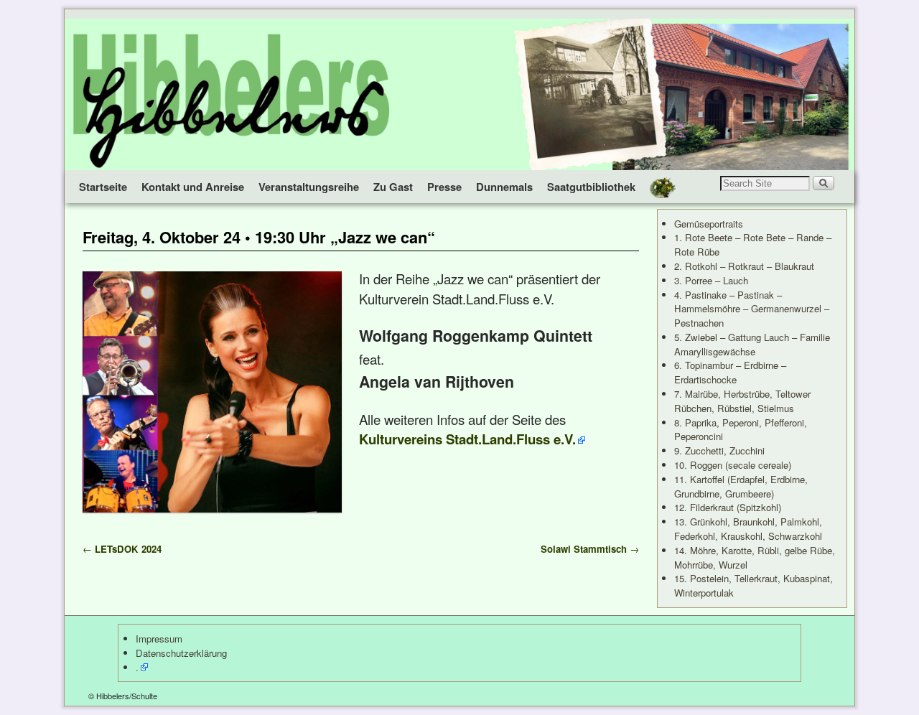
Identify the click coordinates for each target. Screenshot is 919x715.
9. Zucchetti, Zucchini (719, 450)
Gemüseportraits (708, 223)
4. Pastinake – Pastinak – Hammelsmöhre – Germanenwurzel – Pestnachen (751, 309)
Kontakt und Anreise (192, 187)
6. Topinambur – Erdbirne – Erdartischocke (730, 372)
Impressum (159, 638)
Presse (444, 187)
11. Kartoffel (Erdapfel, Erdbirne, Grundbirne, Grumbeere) (741, 486)
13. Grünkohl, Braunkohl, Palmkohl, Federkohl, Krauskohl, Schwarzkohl (748, 529)
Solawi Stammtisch (590, 549)
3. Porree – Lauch (711, 280)
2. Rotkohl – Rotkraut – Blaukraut (744, 266)
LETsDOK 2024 (122, 549)
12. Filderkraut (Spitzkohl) (727, 507)
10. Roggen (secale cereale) (732, 465)
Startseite (103, 187)
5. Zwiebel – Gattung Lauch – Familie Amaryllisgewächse (752, 344)
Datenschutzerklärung (181, 653)
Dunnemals (504, 187)
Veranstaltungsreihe (308, 187)
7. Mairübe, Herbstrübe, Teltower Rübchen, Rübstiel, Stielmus (742, 401)
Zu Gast (393, 187)
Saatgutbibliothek (591, 187)
